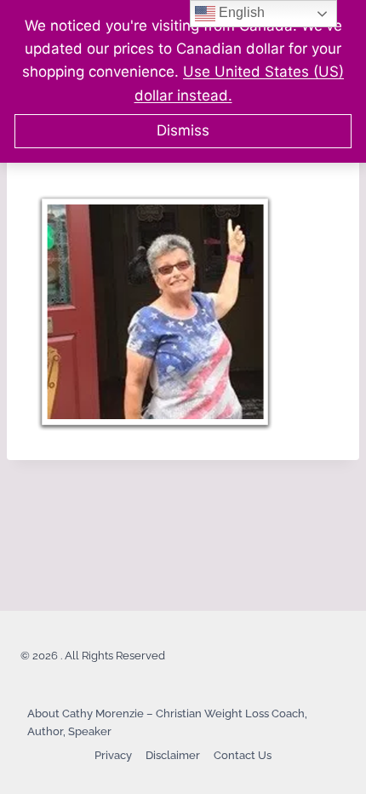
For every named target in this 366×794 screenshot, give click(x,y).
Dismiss (183, 130)
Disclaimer (173, 755)
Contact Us (243, 755)
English (240, 12)
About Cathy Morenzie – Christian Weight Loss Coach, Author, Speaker (167, 722)
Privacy (113, 755)
